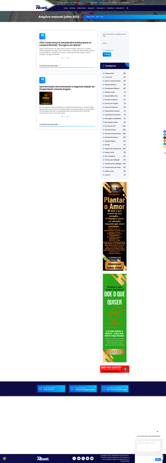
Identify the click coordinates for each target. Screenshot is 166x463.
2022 (97, 17)
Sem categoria (110, 156)
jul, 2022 (42, 36)
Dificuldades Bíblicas (112, 88)
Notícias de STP (110, 126)
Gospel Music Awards (112, 111)
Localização (76, 2)
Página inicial (90, 17)
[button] (164, 131)
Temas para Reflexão (112, 160)
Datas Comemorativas (113, 81)
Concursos (108, 77)
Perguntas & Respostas (113, 149)
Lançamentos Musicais (113, 115)
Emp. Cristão (64, 2)
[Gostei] (62, 58)
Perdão (107, 145)
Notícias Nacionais (111, 137)
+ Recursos (99, 8)
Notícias (72, 8)
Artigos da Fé (109, 73)
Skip (152, 459)
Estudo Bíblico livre (111, 96)
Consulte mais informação (48, 66)
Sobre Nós (119, 8)
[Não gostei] (68, 58)
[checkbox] (4, 458)
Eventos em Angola (111, 103)
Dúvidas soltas (110, 92)
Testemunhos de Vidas (113, 167)
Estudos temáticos (111, 100)
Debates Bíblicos (110, 85)
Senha (105, 43)
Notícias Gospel (110, 130)
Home (66, 8)
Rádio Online (81, 8)
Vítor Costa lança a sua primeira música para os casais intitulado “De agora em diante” (65, 44)
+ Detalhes (109, 8)
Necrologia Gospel (111, 122)
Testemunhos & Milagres (113, 164)
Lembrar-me (109, 50)
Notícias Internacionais (113, 133)
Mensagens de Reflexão (113, 118)
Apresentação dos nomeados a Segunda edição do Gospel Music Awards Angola (67, 88)
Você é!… (108, 175)
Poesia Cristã (109, 152)
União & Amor (109, 171)
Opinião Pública (110, 141)
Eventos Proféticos (111, 107)
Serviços (90, 8)
